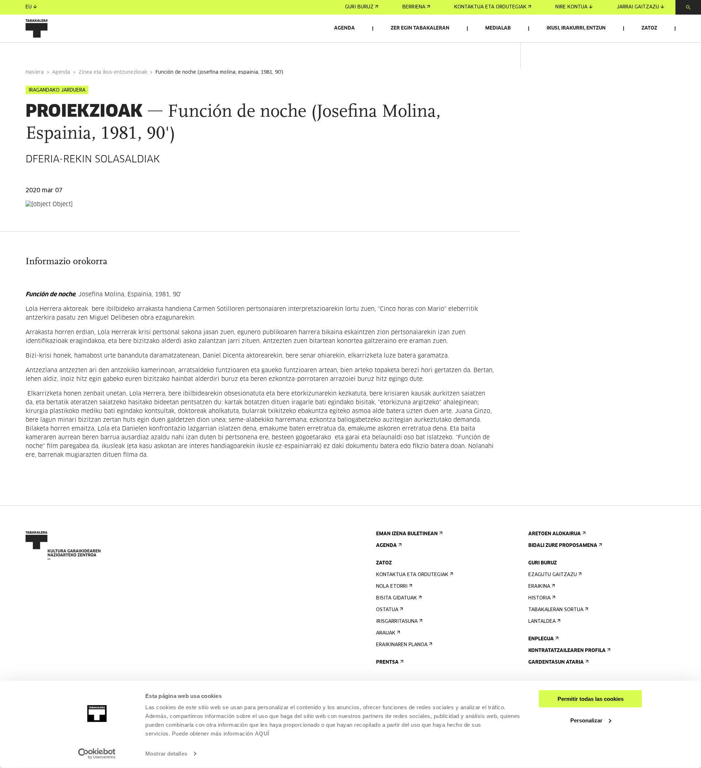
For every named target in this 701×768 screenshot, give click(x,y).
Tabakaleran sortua (555, 609)
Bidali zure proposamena (562, 545)
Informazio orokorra (55, 52)
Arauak (385, 633)
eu (29, 7)
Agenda (344, 28)
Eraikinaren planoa (402, 644)
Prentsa (387, 662)
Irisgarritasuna (397, 621)
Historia (539, 598)
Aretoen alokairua (554, 534)
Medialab (498, 28)
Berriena (413, 7)
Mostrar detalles (166, 753)
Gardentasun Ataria (556, 662)
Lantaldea (542, 621)
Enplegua (541, 639)
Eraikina (539, 586)
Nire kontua (571, 7)
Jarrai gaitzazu (638, 7)
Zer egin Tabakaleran (420, 28)
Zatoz (649, 28)
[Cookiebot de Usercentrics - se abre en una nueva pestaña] (97, 753)
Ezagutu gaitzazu (552, 574)
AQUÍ (262, 733)
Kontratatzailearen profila (567, 650)
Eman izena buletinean (407, 534)
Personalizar (586, 720)
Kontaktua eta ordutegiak (490, 7)
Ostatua (387, 609)
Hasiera (35, 72)
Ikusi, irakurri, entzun (576, 28)
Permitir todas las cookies (591, 699)
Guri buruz (359, 7)
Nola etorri (391, 586)
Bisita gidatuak (396, 598)
